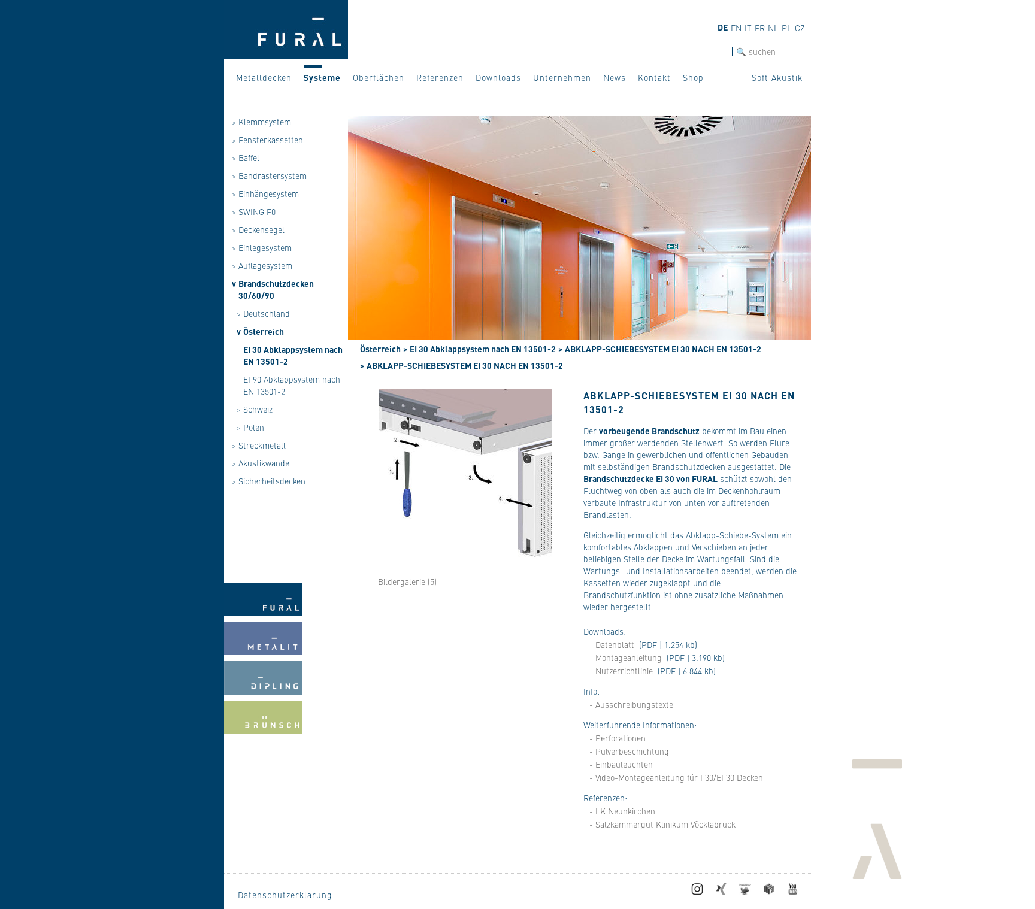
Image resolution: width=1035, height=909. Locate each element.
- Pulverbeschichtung (629, 751)
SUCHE (719, 51)
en (736, 28)
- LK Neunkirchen (622, 811)
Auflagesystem (265, 265)
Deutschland (266, 313)
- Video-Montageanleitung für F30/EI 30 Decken (676, 777)
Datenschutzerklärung (285, 895)
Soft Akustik (777, 77)
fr (760, 28)
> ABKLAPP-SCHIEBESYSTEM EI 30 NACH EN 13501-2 (659, 348)
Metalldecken (264, 77)
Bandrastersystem (272, 175)
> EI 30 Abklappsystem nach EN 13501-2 (479, 348)
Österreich (263, 331)
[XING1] (721, 892)
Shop (693, 77)
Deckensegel (261, 229)
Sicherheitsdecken (271, 481)
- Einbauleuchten (621, 764)
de (723, 27)
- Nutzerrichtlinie (621, 671)
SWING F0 (257, 211)
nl (773, 28)
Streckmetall (262, 445)
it (748, 28)
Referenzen (440, 77)
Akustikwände (263, 463)
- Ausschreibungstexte (631, 704)
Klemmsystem (264, 122)
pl (787, 28)
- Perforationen (617, 738)
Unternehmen (562, 77)
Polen (253, 427)
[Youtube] (793, 892)
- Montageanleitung (625, 657)
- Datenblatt (611, 644)
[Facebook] (769, 892)
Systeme (322, 77)
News (614, 77)
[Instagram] (697, 892)
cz (800, 28)
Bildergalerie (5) (407, 581)
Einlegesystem (265, 247)
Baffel (248, 157)
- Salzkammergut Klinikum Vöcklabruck (662, 824)
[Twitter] (745, 892)
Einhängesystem (268, 193)
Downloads (498, 77)
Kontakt (654, 77)
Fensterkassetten (270, 140)
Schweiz (258, 409)
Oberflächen (378, 77)
